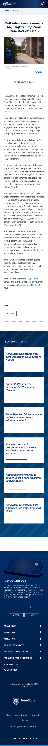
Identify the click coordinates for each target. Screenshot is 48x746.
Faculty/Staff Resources (18, 658)
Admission (9, 632)
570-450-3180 (26, 686)
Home (6, 11)
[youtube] (35, 606)
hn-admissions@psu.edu (15, 285)
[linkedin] (24, 606)
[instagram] (18, 606)
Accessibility (36, 715)
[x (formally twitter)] (30, 606)
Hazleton (10, 313)
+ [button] (40, 626)
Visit (31, 615)
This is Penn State (14, 645)
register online (30, 282)
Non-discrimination (21, 715)
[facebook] (12, 606)
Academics (10, 626)
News (14, 11)
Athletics (9, 639)
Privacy (8, 715)
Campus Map (10, 670)
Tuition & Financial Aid (16, 652)
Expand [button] (38, 72)
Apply (16, 615)
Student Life (11, 664)
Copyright (25, 720)
